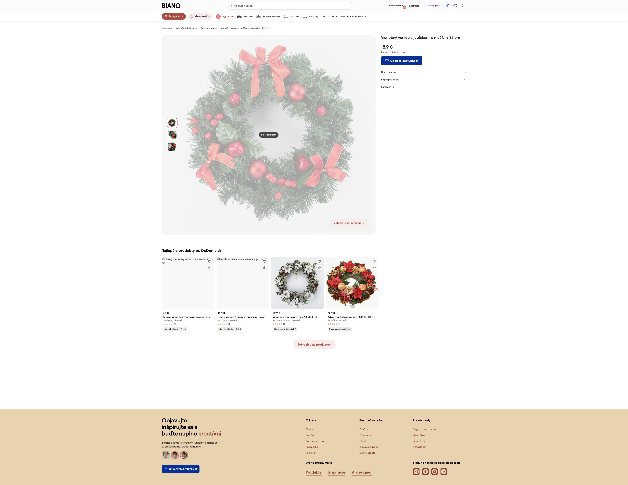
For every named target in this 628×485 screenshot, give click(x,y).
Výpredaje (228, 16)
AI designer (433, 5)
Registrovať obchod (425, 429)
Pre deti (248, 16)
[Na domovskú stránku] (177, 6)
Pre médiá (312, 447)
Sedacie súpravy (271, 16)
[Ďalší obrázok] (321, 282)
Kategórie (174, 16)
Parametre (387, 87)
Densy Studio (367, 452)
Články (363, 441)
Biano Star (419, 441)
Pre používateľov (371, 420)
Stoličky (332, 16)
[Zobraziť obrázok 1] (172, 123)
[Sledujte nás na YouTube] (434, 471)
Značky (363, 429)
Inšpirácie (414, 6)
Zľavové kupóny (396, 6)
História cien (389, 72)
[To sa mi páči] (209, 261)
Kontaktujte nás (315, 441)
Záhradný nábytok (356, 16)
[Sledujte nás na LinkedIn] (444, 471)
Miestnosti (201, 16)
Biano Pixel (419, 435)
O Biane (311, 420)
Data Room (419, 447)
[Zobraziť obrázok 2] (172, 135)
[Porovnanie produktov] (447, 5)
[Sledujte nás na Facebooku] (425, 471)
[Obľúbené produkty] (455, 5)
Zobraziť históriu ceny (393, 52)
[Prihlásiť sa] (463, 5)
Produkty (314, 472)
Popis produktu (390, 79)
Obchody (365, 435)
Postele (295, 16)
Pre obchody (421, 420)
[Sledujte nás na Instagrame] (416, 471)
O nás (309, 429)
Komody (313, 16)
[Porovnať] (209, 267)
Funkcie (310, 452)
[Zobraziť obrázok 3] (172, 147)
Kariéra (310, 435)
